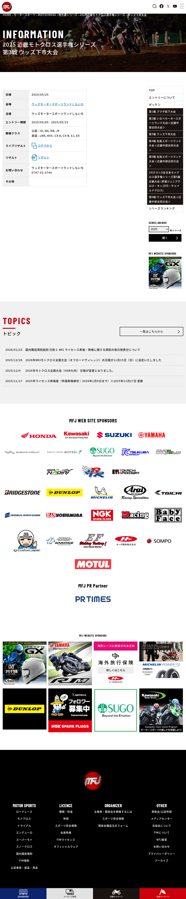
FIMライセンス (66, 839)
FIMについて (162, 832)
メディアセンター (162, 818)
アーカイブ (161, 860)
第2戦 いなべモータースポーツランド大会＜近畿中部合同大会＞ (165, 123)
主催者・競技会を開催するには (113, 811)
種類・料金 (66, 811)
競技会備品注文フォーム (113, 825)
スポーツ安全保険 (66, 825)
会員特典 (65, 832)
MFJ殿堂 (161, 839)
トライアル (24, 825)
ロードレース (24, 811)
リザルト (43, 157)
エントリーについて (162, 97)
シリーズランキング (162, 208)
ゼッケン (155, 104)
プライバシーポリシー (161, 853)
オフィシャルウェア (66, 846)
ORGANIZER (113, 805)
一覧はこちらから (151, 331)
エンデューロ (24, 832)
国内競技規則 (24, 853)
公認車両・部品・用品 (24, 867)
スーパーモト (24, 839)
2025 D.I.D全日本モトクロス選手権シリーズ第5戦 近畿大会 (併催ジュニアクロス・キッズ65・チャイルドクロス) (164, 181)
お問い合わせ (161, 846)
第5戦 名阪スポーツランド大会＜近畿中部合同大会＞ (165, 161)
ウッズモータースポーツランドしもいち (58, 104)
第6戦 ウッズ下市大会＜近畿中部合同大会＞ (165, 199)
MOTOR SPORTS (24, 805)
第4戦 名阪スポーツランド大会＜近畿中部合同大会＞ (165, 145)
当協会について (161, 825)
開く (165, 238)
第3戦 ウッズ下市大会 (162, 134)
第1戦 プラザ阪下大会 (162, 111)
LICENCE (65, 805)
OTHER (162, 805)
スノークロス (24, 846)
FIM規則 (24, 860)
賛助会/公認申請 (162, 811)
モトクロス (24, 818)
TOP (152, 90)
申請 (66, 818)
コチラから (45, 145)
